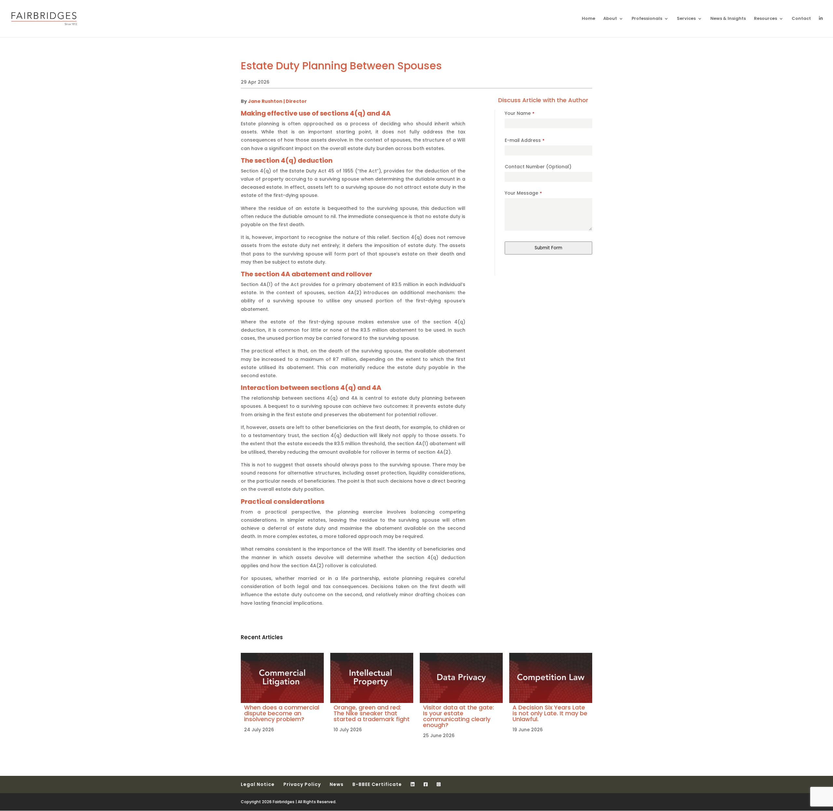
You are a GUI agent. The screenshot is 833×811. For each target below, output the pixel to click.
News (337, 784)
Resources (765, 18)
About (610, 18)
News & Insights (728, 18)
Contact (801, 18)
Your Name (519, 113)
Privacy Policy (302, 784)
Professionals (647, 18)
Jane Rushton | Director (277, 101)
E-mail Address (524, 140)
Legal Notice (258, 784)
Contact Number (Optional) (538, 166)
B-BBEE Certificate (377, 784)
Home (588, 18)
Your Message (523, 193)
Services (686, 18)
